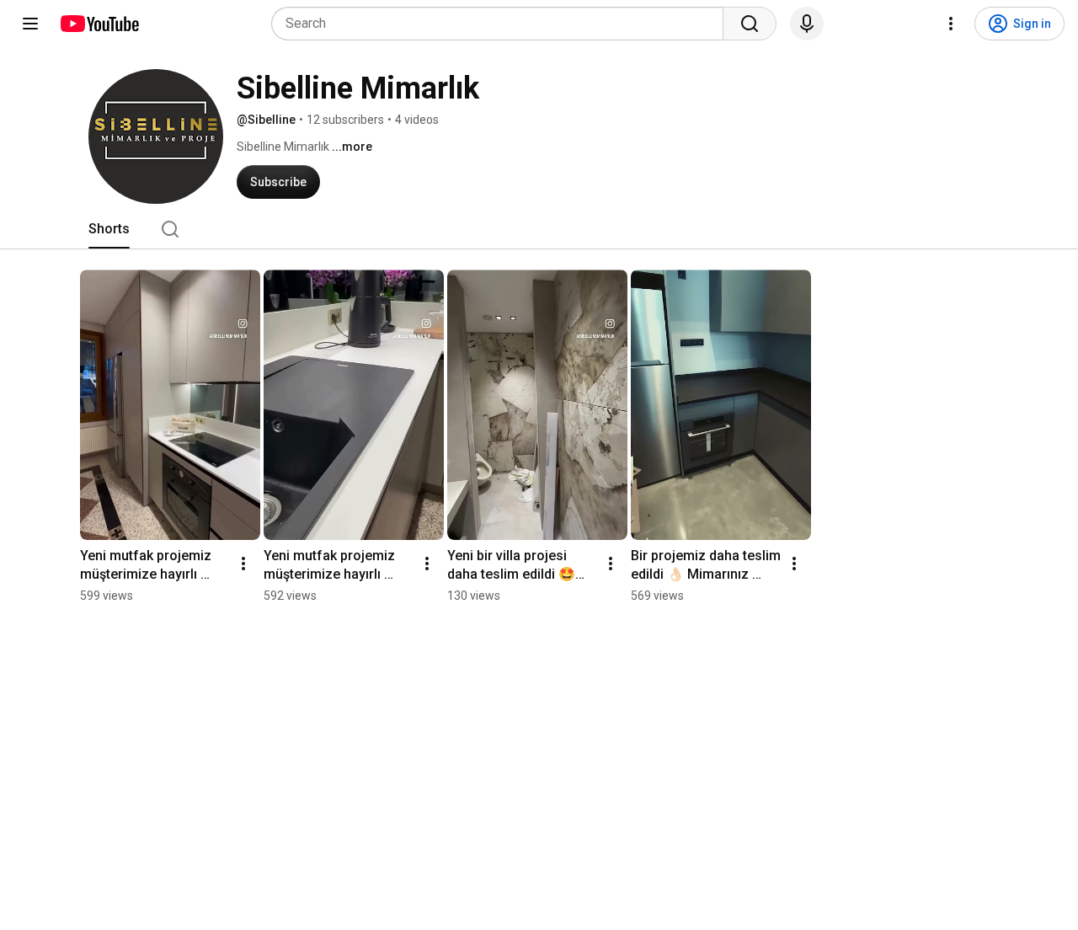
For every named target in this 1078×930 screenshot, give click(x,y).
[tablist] (539, 229)
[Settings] (951, 23)
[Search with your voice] (807, 23)
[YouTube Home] (99, 23)
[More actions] (243, 563)
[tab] (109, 229)
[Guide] (30, 23)
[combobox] (502, 23)
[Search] (749, 23)
